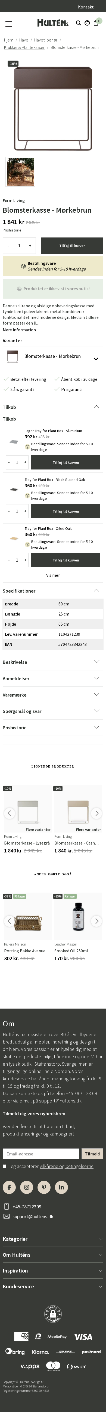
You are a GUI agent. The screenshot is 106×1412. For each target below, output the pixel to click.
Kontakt (86, 7)
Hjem (8, 40)
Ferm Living (14, 200)
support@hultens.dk (60, 1101)
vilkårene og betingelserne (66, 1166)
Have (23, 40)
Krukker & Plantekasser (24, 47)
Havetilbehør (45, 40)
